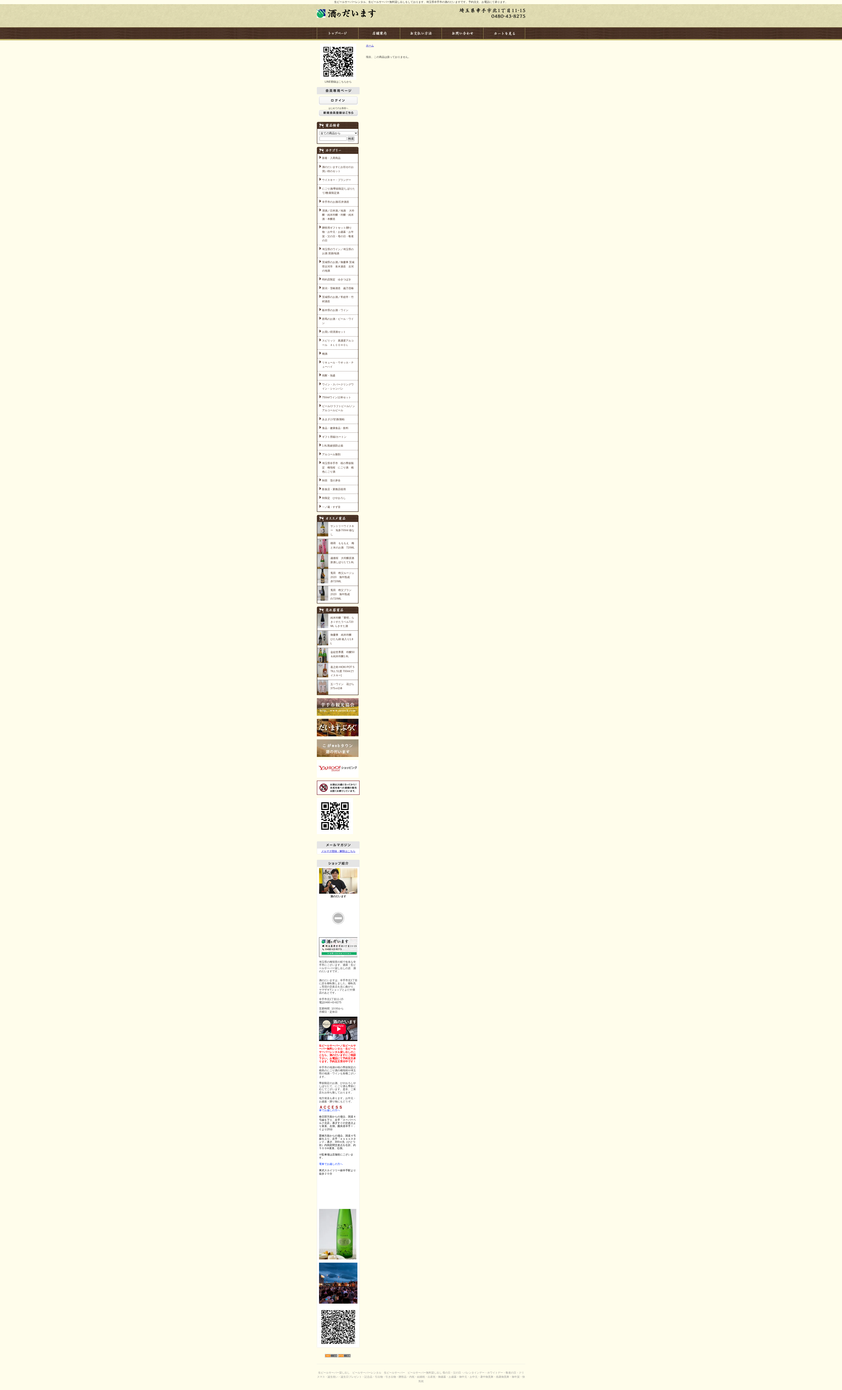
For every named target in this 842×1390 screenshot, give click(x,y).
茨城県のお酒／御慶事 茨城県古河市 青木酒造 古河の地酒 (338, 266)
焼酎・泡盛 (328, 375)
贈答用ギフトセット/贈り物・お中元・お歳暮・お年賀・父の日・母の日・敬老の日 (338, 234)
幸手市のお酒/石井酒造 (335, 201)
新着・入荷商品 (331, 158)
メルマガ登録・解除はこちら (338, 851)
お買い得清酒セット (334, 331)
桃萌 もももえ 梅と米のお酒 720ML (342, 545)
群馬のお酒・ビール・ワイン (338, 321)
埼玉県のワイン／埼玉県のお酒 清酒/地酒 (338, 251)
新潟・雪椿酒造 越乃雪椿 (338, 288)
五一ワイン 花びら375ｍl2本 (342, 686)
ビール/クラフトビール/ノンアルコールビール (338, 408)
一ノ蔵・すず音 (331, 507)
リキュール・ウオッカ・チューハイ (338, 364)
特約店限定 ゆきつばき (336, 279)
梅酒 (324, 353)
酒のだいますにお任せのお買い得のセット (338, 169)
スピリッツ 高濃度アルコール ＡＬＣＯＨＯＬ (338, 342)
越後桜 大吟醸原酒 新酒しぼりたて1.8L (342, 560)
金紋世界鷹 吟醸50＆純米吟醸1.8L (342, 654)
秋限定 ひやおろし (334, 498)
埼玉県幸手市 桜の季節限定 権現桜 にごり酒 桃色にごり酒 (338, 467)
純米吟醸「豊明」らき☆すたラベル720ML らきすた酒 (342, 622)
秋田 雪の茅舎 (331, 480)
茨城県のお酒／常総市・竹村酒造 (338, 299)
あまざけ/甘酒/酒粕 (333, 419)
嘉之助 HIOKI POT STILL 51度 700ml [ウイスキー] (342, 671)
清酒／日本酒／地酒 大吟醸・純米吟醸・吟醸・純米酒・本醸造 (338, 215)
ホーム (370, 45)
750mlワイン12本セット (336, 397)
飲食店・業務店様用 (334, 489)
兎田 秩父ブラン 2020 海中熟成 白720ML (342, 594)
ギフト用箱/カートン (334, 436)
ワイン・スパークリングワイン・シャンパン (338, 386)
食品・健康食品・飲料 (335, 428)
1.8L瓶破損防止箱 (332, 445)
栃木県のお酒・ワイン (335, 310)
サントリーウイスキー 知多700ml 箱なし (342, 530)
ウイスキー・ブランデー (336, 180)
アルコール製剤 (331, 454)
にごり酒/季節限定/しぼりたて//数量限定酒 (338, 190)
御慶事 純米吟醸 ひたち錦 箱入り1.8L (341, 639)
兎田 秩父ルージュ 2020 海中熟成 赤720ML (342, 577)
